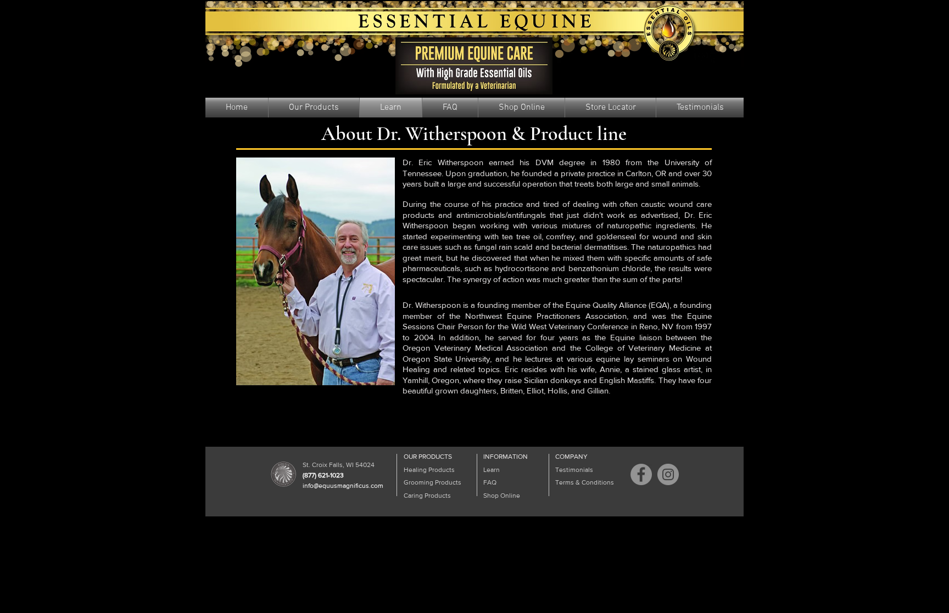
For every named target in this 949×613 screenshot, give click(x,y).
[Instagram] (668, 474)
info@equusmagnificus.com (343, 486)
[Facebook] (641, 474)
